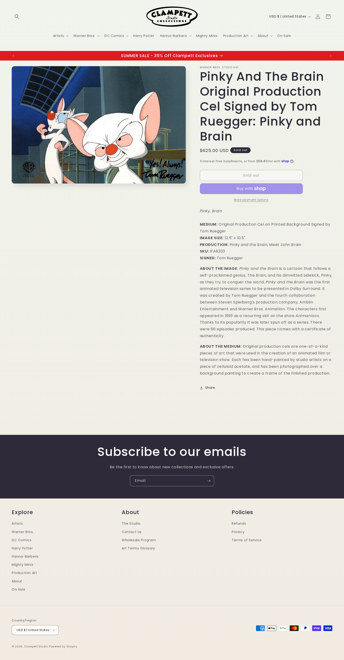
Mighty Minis (22, 564)
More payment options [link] (251, 200)
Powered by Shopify (63, 646)
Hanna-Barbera (25, 556)
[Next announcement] (331, 55)
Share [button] (210, 387)
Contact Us (132, 532)
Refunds (239, 523)
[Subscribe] (209, 480)
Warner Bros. (23, 532)
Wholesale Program (139, 540)
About (17, 581)
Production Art (24, 573)
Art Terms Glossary (138, 548)
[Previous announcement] (13, 55)
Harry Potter (22, 548)
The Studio (131, 523)
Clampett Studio (36, 646)
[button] (17, 16)
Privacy (238, 532)
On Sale (18, 589)
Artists (17, 523)
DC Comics (21, 540)
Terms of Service (247, 540)
